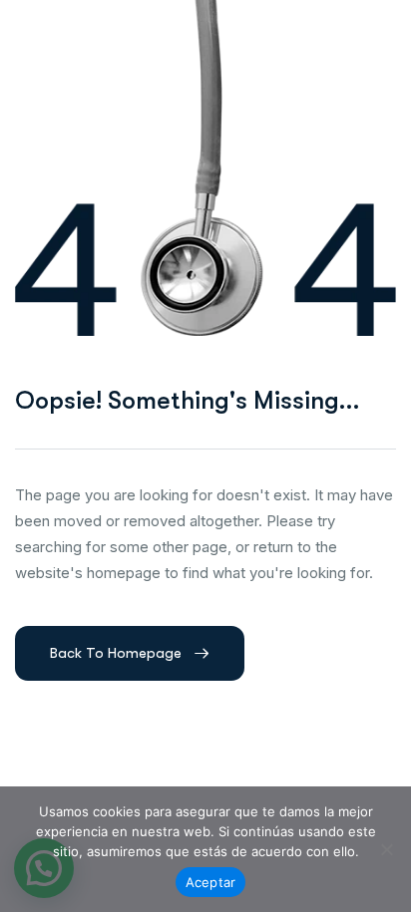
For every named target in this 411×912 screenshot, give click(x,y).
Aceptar (211, 882)
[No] (386, 849)
